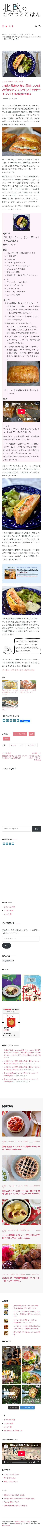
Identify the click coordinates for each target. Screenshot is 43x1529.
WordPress (6, 1525)
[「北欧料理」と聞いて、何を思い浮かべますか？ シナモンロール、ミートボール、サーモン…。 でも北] (11, 1394)
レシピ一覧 (8, 914)
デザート (11, 1141)
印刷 (8, 233)
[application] (21, 1453)
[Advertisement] (21, 873)
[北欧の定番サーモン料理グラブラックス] (28, 684)
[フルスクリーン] (38, 1462)
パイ (22, 745)
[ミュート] (34, 1462)
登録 (6, 945)
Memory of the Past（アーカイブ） (16, 1506)
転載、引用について (11, 1481)
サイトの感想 (8, 910)
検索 (36, 829)
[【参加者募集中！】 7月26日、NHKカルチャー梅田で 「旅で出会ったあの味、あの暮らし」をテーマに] (11, 1374)
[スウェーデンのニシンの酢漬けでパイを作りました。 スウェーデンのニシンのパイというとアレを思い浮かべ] (31, 1374)
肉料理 (23, 1230)
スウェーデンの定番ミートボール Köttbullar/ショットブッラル (25, 1321)
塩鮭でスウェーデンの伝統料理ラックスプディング (10, 692)
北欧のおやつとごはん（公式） (14, 1495)
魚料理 (21, 81)
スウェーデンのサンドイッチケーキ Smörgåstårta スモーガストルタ (26, 1307)
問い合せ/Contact (10, 1478)
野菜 (28, 1230)
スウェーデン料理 (8, 1230)
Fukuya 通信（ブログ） (12, 1502)
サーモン (13, 745)
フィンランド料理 (7, 81)
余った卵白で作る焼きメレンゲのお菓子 (27, 1333)
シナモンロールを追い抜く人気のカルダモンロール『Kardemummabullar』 (27, 1327)
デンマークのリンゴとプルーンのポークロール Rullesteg (31, 756)
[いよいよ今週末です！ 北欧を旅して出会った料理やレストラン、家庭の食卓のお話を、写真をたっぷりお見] (11, 1355)
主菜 (16, 81)
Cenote (17, 1523)
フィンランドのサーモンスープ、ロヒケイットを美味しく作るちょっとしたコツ (27, 1314)
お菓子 (4, 1141)
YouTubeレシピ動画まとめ (13, 1430)
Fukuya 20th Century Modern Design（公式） (20, 1498)
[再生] (5, 1462)
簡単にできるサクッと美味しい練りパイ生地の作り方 (11, 755)
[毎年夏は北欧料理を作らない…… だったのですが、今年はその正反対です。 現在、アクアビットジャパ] (31, 1355)
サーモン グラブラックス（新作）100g (18, 670)
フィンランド (32, 745)
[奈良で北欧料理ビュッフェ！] (10, 701)
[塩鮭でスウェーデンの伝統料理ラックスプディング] (10, 684)
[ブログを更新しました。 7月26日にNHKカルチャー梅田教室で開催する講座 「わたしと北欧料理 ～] (31, 1394)
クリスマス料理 (9, 907)
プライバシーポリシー (11, 1474)
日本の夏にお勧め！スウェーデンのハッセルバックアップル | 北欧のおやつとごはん (22, 1055)
